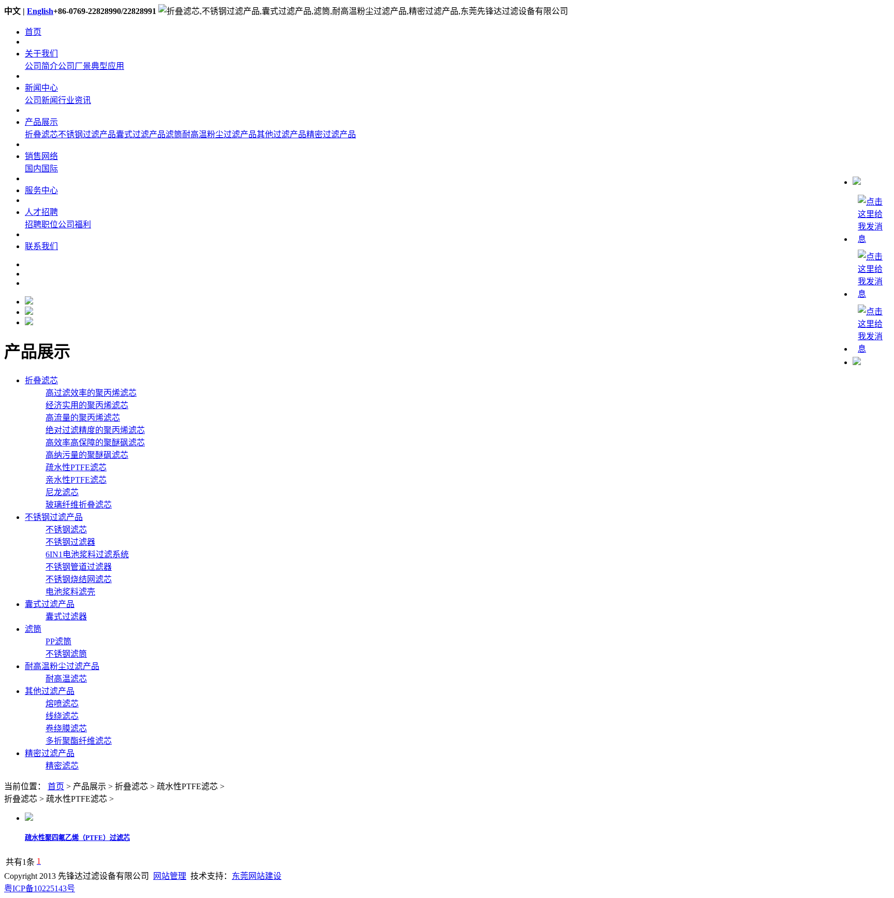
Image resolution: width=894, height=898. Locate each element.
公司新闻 (41, 100)
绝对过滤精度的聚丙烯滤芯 (95, 430)
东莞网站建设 (256, 876)
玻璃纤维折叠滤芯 (79, 504)
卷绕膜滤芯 (66, 728)
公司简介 (41, 66)
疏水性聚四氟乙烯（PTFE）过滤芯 (77, 838)
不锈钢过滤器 (70, 542)
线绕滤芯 (62, 716)
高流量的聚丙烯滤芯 (83, 417)
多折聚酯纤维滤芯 (79, 740)
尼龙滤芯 (62, 492)
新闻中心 (41, 87)
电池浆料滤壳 (70, 591)
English (40, 11)
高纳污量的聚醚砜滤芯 (87, 455)
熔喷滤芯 (62, 703)
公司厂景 (74, 66)
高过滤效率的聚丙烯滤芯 (91, 392)
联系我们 (41, 246)
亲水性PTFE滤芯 (76, 479)
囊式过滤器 (66, 616)
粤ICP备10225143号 (39, 888)
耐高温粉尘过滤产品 (219, 134)
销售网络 (41, 156)
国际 (49, 168)
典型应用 (107, 66)
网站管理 (169, 876)
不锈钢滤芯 (66, 529)
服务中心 (41, 190)
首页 (33, 31)
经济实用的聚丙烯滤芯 (87, 405)
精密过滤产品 (331, 134)
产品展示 (41, 122)
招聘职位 (41, 224)
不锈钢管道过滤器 (79, 566)
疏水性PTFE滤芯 (76, 467)
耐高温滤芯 (66, 678)
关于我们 (41, 53)
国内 (33, 168)
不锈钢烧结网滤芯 (79, 579)
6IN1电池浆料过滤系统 (87, 554)
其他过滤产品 (281, 134)
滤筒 (174, 134)
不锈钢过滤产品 (87, 134)
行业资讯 (74, 100)
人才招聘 (41, 212)
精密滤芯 (62, 765)
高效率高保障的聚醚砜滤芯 (95, 442)
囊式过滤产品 (141, 134)
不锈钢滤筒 (66, 653)
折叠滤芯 (41, 134)
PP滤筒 (58, 641)
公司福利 (74, 224)
